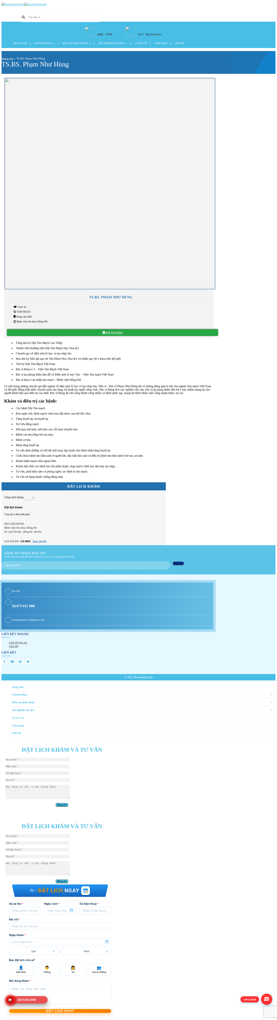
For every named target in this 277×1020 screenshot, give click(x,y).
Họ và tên (16, 903)
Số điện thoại (89, 903)
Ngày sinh (52, 903)
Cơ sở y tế (140, 43)
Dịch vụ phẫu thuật (75, 43)
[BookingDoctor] (24, 4)
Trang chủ (20, 43)
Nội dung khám (20, 981)
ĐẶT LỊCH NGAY (60, 1011)
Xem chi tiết (39, 541)
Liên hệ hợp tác (18, 642)
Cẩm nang (160, 43)
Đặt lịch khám (114, 332)
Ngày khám (17, 935)
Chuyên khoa (43, 43)
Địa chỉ (14, 919)
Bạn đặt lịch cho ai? (22, 960)
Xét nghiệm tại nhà (111, 43)
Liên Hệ (179, 43)
